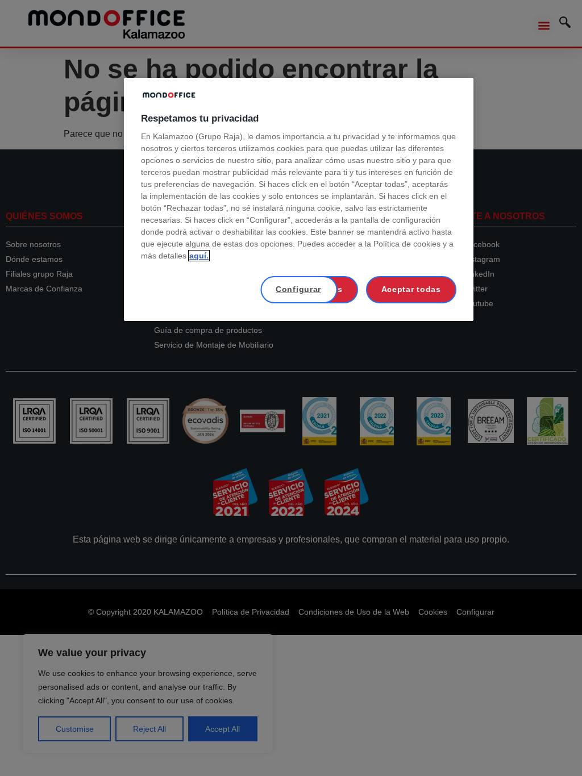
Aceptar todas (411, 289)
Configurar (298, 289)
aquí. (199, 255)
